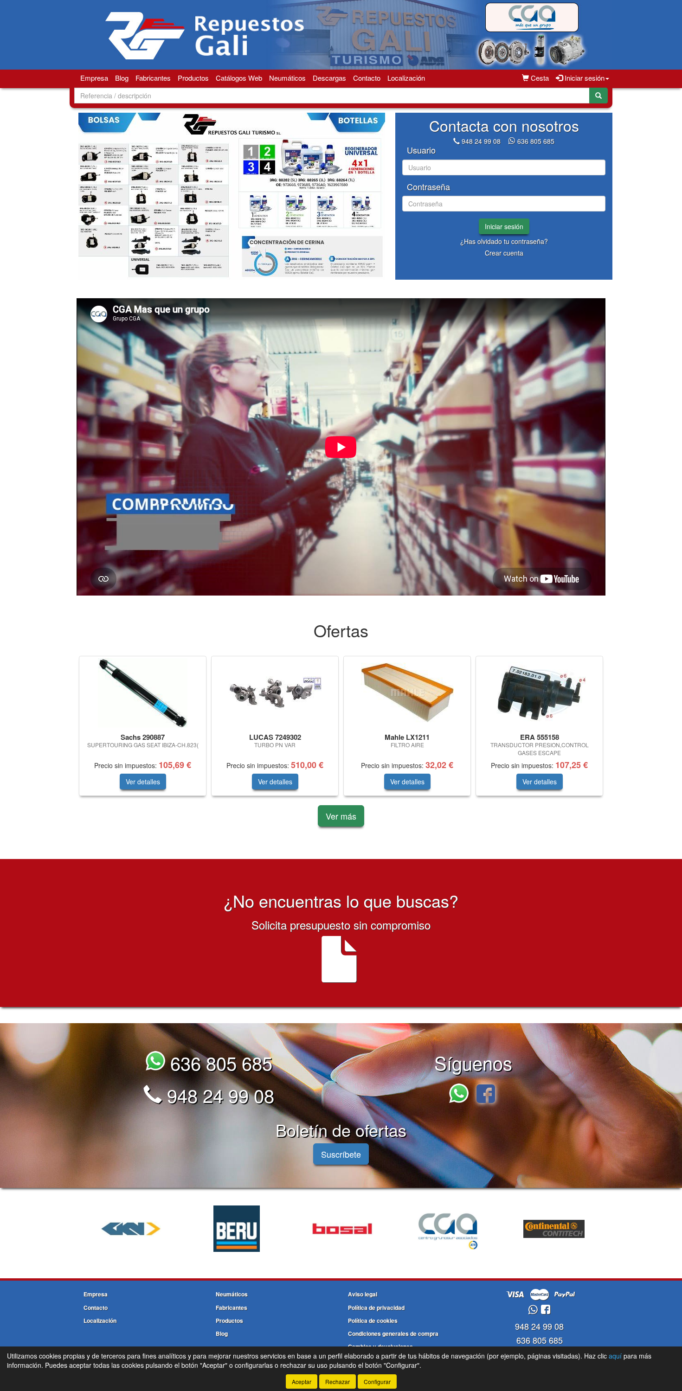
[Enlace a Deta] (554, 1228)
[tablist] (232, 196)
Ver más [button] (341, 816)
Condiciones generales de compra (393, 1333)
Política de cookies (373, 1320)
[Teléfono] (456, 141)
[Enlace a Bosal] (236, 1228)
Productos (193, 78)
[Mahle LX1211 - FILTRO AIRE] (407, 693)
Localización (406, 78)
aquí (615, 1355)
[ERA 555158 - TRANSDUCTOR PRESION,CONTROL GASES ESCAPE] (539, 693)
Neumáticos (287, 78)
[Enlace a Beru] (130, 1228)
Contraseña (428, 187)
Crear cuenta (504, 252)
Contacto (366, 78)
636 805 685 (535, 141)
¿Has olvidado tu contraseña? (504, 241)
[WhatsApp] (512, 141)
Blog (122, 78)
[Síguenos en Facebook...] (486, 1095)
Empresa (94, 78)
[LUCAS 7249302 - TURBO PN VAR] (275, 693)
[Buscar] (598, 95)
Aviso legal (362, 1294)
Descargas (329, 78)
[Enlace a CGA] (342, 1228)
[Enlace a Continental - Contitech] (448, 1228)
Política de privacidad (376, 1307)
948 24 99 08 (481, 141)
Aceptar (301, 1381)
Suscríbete (341, 1154)
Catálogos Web (239, 78)
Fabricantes (153, 78)
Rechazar (337, 1381)
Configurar (377, 1381)
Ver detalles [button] (143, 781)
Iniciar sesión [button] (584, 78)
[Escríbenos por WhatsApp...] (461, 1095)
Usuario (421, 150)
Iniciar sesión (504, 226)
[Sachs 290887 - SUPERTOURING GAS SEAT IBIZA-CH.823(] (142, 693)
